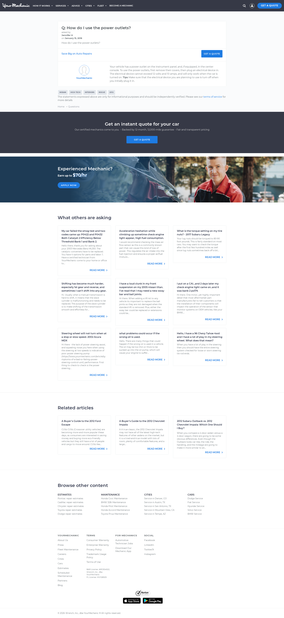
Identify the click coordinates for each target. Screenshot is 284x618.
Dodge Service (195, 498)
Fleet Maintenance (68, 549)
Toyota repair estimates (70, 510)
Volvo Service (194, 510)
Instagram (150, 554)
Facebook (149, 540)
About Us (63, 540)
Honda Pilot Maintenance (114, 506)
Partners (62, 580)
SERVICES (61, 5)
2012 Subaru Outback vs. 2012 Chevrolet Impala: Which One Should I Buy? (199, 425)
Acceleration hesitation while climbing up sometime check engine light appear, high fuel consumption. (141, 234)
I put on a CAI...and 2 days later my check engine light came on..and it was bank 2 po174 (198, 287)
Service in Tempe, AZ (155, 514)
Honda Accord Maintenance (115, 510)
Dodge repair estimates (70, 514)
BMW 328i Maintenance (113, 502)
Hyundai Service (196, 506)
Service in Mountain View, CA (159, 510)
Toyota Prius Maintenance (114, 514)
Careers (62, 554)
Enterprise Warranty (98, 545)
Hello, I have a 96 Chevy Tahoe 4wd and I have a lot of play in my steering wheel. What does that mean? (199, 337)
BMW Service (195, 514)
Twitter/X (149, 549)
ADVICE (76, 5)
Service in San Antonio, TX (157, 506)
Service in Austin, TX (154, 502)
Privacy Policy (94, 549)
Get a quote (142, 139)
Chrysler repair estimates (71, 506)
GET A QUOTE (269, 5)
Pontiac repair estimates (70, 498)
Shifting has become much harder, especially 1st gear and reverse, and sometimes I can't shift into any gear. (84, 287)
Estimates (63, 568)
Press (61, 545)
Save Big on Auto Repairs (77, 53)
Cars (60, 563)
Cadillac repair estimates (70, 502)
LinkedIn (149, 545)
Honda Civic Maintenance (114, 498)
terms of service (212, 96)
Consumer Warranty (98, 540)
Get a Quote (212, 53)
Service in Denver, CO (155, 498)
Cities (88, 5)
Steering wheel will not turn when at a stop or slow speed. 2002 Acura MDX (84, 337)
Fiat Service (194, 502)
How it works (41, 5)
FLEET (100, 5)
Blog (60, 585)
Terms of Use (94, 562)
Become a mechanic (121, 5)
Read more (97, 270)
